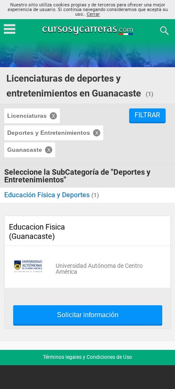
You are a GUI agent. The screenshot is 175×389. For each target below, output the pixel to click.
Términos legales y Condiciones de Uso (87, 357)
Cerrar (93, 14)
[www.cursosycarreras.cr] (88, 30)
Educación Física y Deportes (47, 195)
